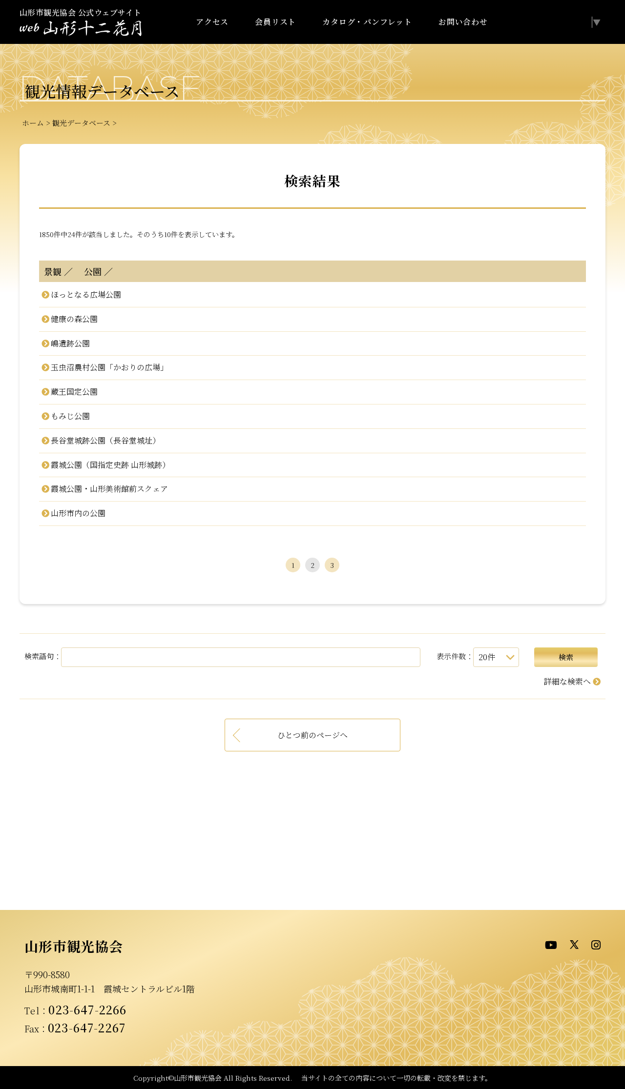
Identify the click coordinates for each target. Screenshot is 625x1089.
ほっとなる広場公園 (86, 294)
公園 (88, 271)
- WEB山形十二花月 (81, 28)
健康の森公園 (74, 318)
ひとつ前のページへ (312, 735)
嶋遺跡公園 (70, 343)
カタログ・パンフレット (367, 21)
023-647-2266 (87, 1009)
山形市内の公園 (78, 513)
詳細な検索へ (567, 681)
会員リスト (275, 21)
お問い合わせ (463, 21)
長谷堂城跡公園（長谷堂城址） (105, 440)
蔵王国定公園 (74, 391)
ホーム (33, 123)
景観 (53, 271)
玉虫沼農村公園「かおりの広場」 (109, 367)
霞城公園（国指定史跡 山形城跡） (110, 464)
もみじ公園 (70, 416)
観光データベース (81, 123)
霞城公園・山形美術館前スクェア (109, 488)
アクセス (212, 21)
